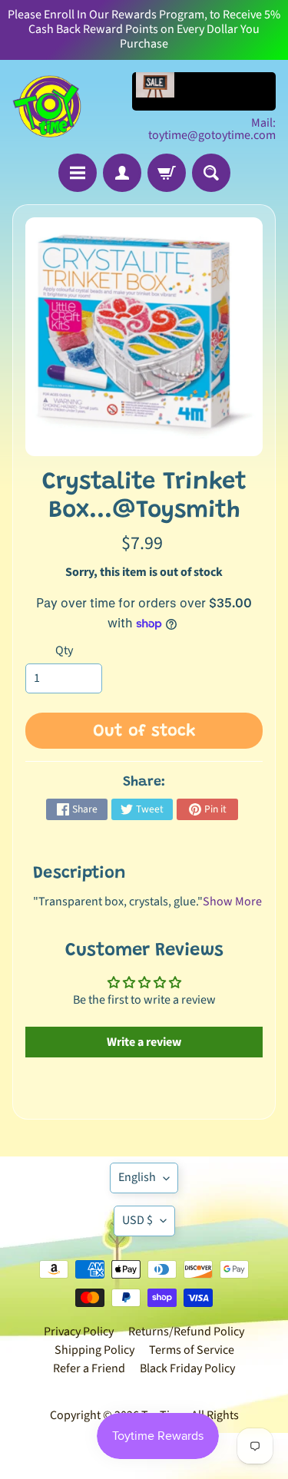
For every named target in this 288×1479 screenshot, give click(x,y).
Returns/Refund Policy (186, 1331)
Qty (64, 650)
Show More (232, 901)
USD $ (137, 1220)
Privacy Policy (79, 1331)
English (137, 1177)
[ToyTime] (46, 106)
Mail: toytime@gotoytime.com (212, 129)
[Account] (122, 173)
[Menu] (77, 173)
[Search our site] (211, 173)
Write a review (144, 1042)
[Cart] (166, 173)
